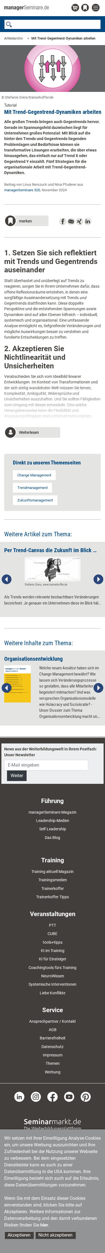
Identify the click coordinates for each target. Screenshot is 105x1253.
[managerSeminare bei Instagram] (36, 1096)
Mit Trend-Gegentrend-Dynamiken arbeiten (63, 38)
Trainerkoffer (52, 888)
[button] (26, 221)
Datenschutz (52, 1046)
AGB (53, 1029)
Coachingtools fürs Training (52, 967)
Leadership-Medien (52, 820)
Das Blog (52, 837)
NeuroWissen (52, 976)
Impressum (52, 1055)
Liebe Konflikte (52, 993)
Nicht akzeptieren (55, 1235)
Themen (53, 1063)
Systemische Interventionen (52, 984)
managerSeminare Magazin (52, 812)
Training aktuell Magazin (52, 871)
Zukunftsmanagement (35, 500)
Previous (6, 579)
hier (44, 1225)
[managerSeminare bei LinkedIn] (19, 1096)
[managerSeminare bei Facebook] (52, 1096)
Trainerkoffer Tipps (52, 897)
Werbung (52, 1072)
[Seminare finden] (52, 1124)
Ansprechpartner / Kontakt (52, 1021)
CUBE (52, 933)
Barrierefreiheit (53, 1038)
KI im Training (52, 950)
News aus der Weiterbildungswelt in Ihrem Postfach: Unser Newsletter (50, 752)
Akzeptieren (19, 1235)
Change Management (34, 475)
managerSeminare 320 (22, 190)
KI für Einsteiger (52, 959)
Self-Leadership (52, 829)
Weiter (17, 775)
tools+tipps (52, 942)
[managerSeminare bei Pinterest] (86, 1096)
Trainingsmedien (52, 880)
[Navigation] (96, 8)
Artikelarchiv (13, 38)
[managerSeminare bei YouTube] (69, 1096)
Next (98, 579)
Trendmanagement (32, 488)
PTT (52, 925)
